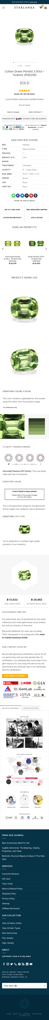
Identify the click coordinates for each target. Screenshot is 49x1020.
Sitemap (6, 903)
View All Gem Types (11, 928)
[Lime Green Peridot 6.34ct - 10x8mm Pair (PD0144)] (12, 243)
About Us (17, 1014)
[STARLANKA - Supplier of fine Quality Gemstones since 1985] (24, 7)
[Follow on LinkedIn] (27, 964)
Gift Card (6, 879)
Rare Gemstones (9, 933)
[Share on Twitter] (22, 196)
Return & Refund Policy (12, 888)
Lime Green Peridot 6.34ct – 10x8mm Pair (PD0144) (12, 259)
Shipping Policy (9, 893)
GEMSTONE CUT (11, 516)
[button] (2, 36)
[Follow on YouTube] (31, 964)
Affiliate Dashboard (11, 908)
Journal (26, 1014)
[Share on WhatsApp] (13, 196)
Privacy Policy (8, 898)
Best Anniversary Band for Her (16, 843)
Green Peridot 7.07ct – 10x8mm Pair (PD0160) (36, 259)
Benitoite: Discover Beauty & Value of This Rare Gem (23, 857)
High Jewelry (8, 943)
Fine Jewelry (7, 938)
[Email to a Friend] (27, 196)
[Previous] (3, 249)
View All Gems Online (11, 923)
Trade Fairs (37, 1014)
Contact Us (25, 1016)
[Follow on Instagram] (8, 964)
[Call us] (15, 964)
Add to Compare (13, 112)
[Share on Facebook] (18, 196)
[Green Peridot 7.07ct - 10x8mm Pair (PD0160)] (36, 243)
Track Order (7, 884)
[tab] (10, 708)
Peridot (28, 66)
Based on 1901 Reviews (24, 94)
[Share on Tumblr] (35, 196)
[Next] (46, 249)
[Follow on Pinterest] (19, 964)
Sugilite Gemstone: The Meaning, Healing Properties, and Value (20, 849)
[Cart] (45, 8)
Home (20, 66)
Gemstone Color (12, 391)
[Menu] (3, 7)
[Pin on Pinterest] (31, 196)
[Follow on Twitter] (11, 964)
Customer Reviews (10, 874)
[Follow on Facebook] (4, 964)
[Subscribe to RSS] (23, 964)
